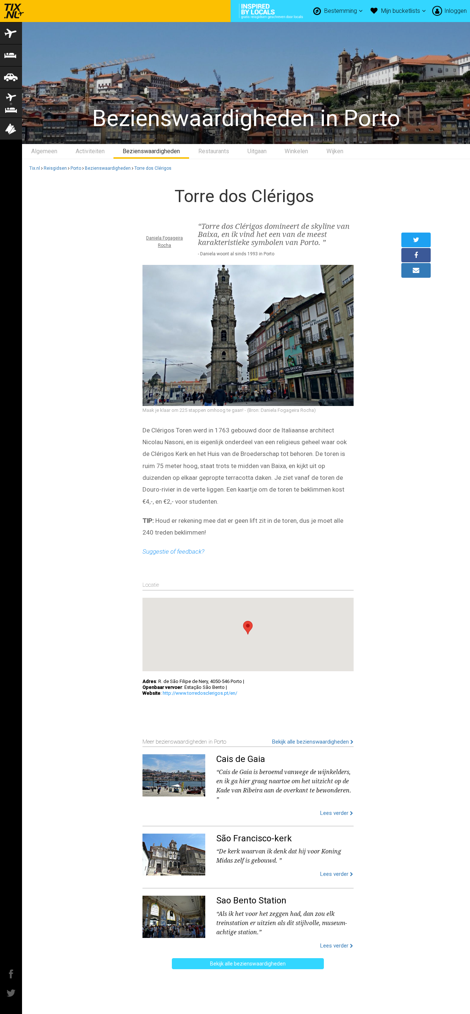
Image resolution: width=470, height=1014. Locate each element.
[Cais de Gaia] (174, 773)
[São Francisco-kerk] (174, 853)
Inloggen (455, 10)
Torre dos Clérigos (152, 168)
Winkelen (296, 151)
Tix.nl (34, 168)
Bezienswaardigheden (151, 151)
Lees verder (335, 813)
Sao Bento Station (251, 900)
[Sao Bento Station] (174, 915)
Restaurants (213, 151)
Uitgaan (257, 151)
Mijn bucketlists (401, 10)
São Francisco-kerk (254, 838)
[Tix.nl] (12, 11)
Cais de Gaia (240, 759)
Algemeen (44, 151)
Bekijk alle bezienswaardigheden (311, 741)
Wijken (334, 151)
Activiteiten (90, 151)
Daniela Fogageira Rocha (164, 241)
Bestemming (341, 10)
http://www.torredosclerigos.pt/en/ (200, 693)
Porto (75, 168)
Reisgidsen (55, 168)
